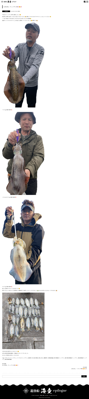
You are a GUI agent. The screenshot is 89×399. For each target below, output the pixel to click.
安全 (40, 358)
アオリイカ (7, 358)
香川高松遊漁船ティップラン (71, 358)
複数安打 (46, 358)
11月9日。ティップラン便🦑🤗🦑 (10, 365)
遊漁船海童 (50, 358)
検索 (84, 376)
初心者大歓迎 (35, 358)
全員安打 (30, 358)
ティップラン (13, 358)
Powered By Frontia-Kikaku (44, 397)
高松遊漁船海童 (8, 359)
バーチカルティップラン (22, 358)
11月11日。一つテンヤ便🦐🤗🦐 (78, 368)
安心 (42, 358)
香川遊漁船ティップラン (59, 358)
